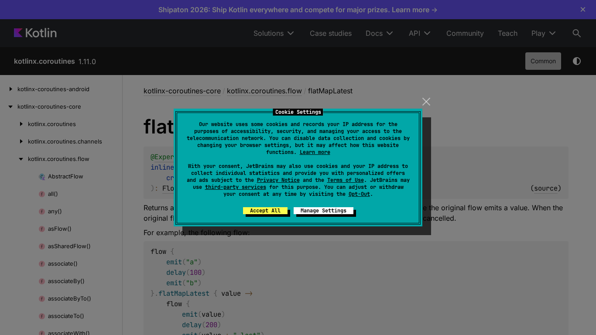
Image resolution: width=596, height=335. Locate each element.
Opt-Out (359, 194)
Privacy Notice (278, 180)
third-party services (235, 187)
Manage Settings (323, 210)
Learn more (315, 152)
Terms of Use (345, 180)
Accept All (265, 210)
